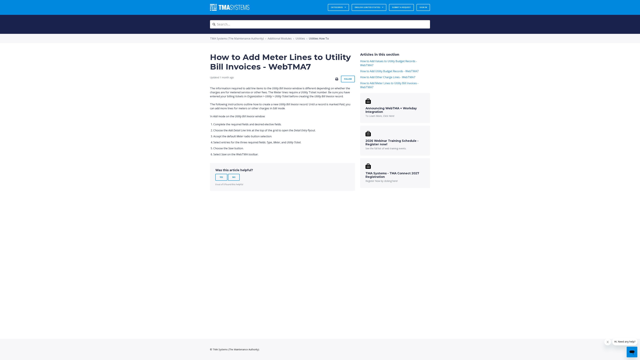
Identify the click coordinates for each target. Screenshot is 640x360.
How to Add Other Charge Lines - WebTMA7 (387, 77)
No (233, 177)
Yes (221, 177)
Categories (337, 7)
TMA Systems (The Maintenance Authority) (237, 38)
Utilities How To (319, 38)
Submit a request (401, 7)
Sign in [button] (423, 7)
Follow (348, 79)
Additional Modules (280, 38)
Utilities (300, 38)
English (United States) (368, 7)
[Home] (229, 7)
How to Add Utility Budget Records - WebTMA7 (389, 71)
